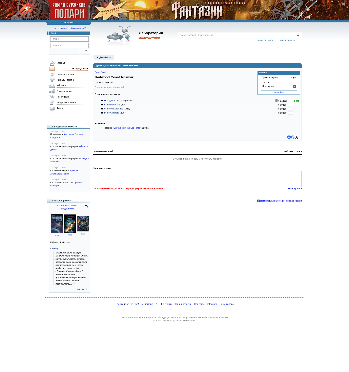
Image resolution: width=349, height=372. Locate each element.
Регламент (147, 304)
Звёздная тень (67, 208)
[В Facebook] (292, 137)
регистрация (61, 28)
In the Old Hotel (111, 112)
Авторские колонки (66, 102)
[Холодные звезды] (83, 230)
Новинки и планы (65, 74)
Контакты (166, 304)
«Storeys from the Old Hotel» (126, 128)
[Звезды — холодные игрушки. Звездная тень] (70, 232)
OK (83, 51)
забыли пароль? (77, 28)
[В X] (296, 137)
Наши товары (226, 304)
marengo (54, 248)
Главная (61, 63)
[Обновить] (86, 208)
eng (127, 304)
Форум (60, 108)
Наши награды (182, 304)
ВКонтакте (199, 304)
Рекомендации (64, 91)
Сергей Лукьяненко (67, 205)
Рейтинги (61, 85)
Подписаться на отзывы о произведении (281, 201)
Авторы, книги (79, 68)
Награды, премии (65, 80)
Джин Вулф (100, 72)
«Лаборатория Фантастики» (181, 320)
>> (74, 284)
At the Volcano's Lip (113, 108)
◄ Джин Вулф (104, 57)
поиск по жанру (265, 40)
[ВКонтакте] (289, 137)
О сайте (119, 304)
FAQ (157, 304)
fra (131, 304)
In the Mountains (112, 104)
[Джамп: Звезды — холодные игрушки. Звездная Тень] (57, 232)
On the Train (118, 100)
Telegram (212, 304)
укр (136, 304)
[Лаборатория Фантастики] (119, 36)
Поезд (107, 100)
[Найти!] (298, 35)
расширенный (287, 40)
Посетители (63, 97)
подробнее (278, 92)
